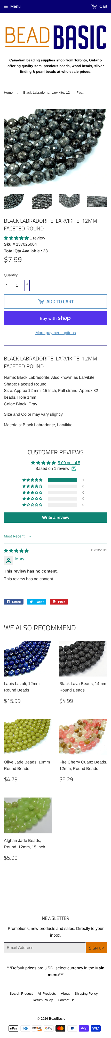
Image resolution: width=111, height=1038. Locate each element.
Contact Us (66, 1000)
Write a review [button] (55, 517)
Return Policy (43, 1000)
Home (8, 92)
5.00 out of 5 (69, 463)
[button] (17, 238)
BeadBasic (57, 1018)
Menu (15, 6)
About (65, 993)
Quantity (11, 275)
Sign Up (96, 948)
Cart (102, 6)
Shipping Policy (86, 993)
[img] (16, 551)
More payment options (55, 333)
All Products (47, 993)
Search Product (21, 993)
